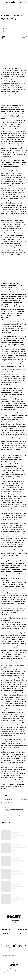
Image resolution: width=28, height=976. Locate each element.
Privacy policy (18, 970)
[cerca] (23, 2)
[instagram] (8, 946)
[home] (10, 2)
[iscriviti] (24, 955)
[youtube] (14, 946)
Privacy (1, 968)
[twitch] (20, 946)
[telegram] (25, 946)
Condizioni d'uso (10, 970)
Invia (12, 814)
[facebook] (3, 946)
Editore (13, 963)
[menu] (2, 2)
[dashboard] (26, 2)
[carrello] (20, 2)
